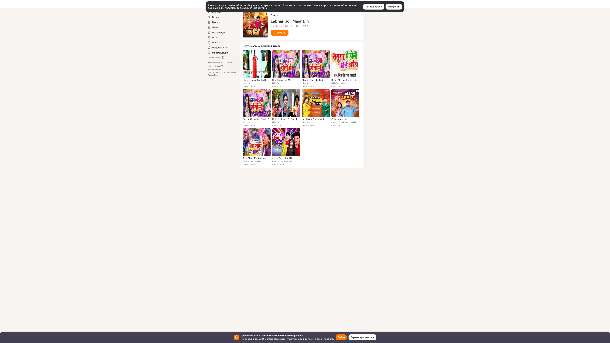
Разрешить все (374, 6)
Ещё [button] (219, 66)
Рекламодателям (215, 62)
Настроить (393, 6)
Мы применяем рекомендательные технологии (222, 72)
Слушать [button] (281, 32)
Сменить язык (214, 57)
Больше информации (255, 8)
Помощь (228, 62)
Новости (212, 66)
